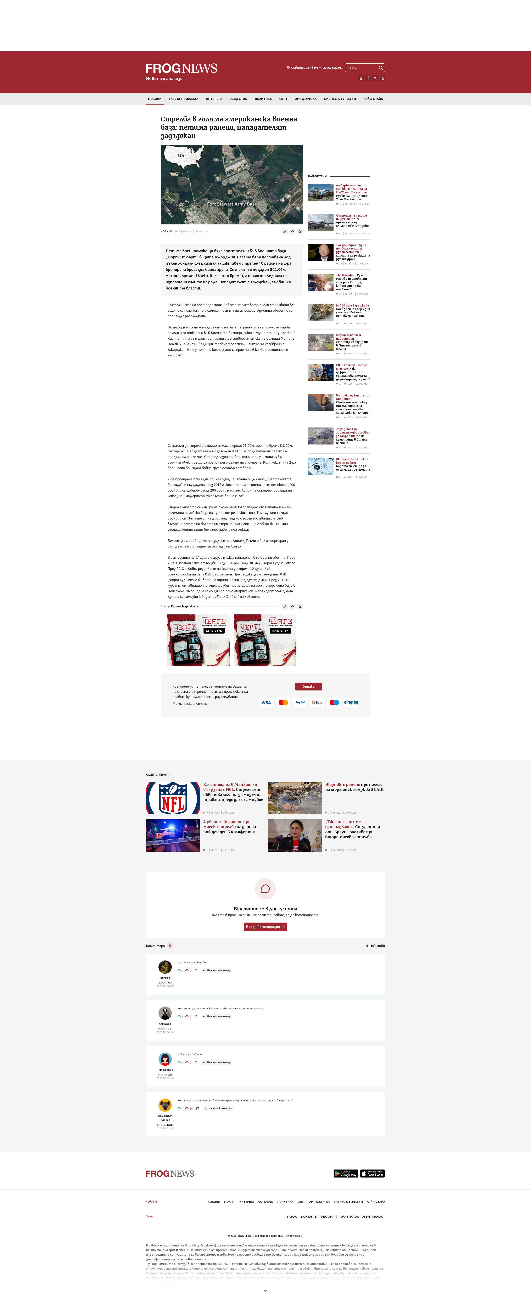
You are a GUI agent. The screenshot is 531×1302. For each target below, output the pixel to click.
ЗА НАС (292, 1216)
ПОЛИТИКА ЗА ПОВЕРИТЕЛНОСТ (362, 1216)
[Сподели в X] (300, 231)
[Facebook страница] (368, 78)
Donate (309, 686)
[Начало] (361, 78)
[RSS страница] (382, 78)
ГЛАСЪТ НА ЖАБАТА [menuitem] (183, 99)
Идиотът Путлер (165, 1118)
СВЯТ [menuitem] (283, 99)
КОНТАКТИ (309, 1216)
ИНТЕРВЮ (246, 1201)
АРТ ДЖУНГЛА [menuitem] (306, 99)
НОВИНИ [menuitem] (155, 99)
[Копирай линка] (285, 231)
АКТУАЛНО (265, 1201)
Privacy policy (293, 1236)
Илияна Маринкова (184, 606)
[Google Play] (346, 1173)
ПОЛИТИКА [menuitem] (263, 99)
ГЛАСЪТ (229, 1201)
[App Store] (372, 1173)
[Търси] (381, 67)
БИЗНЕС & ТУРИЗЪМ (348, 1201)
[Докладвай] (196, 970)
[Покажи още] (265, 1290)
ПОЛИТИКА (285, 1201)
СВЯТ (301, 1201)
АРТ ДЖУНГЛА (319, 1201)
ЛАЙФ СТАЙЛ (376, 1201)
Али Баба (165, 1024)
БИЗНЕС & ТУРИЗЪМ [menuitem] (340, 99)
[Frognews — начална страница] (170, 1173)
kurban (165, 978)
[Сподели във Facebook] (292, 231)
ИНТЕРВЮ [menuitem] (214, 99)
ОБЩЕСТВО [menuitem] (238, 99)
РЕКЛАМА (327, 1216)
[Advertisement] (265, 25)
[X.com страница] (375, 78)
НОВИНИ (166, 231)
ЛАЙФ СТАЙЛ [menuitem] (373, 99)
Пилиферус (165, 1070)
